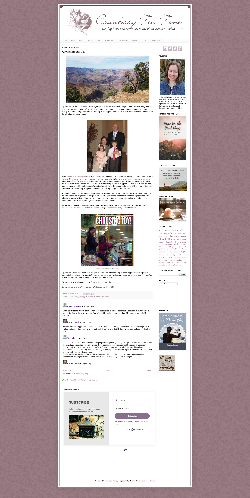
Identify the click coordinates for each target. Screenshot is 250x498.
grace (184, 247)
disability (169, 242)
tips (175, 265)
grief (168, 249)
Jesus (173, 233)
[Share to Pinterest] (94, 293)
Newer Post (67, 370)
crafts (184, 240)
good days (176, 246)
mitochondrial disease (167, 260)
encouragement (165, 244)
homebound (172, 252)
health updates (179, 249)
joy (84, 297)
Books (81, 40)
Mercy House (181, 233)
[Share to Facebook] (91, 293)
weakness (181, 265)
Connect (144, 40)
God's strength (164, 234)
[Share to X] (89, 293)
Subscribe (155, 40)
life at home (89, 297)
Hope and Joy (122, 40)
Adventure (83, 107)
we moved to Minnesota (76, 176)
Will (103, 297)
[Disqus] (107, 334)
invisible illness (165, 255)
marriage (177, 258)
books (183, 237)
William (107, 297)
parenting (169, 263)
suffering (170, 265)
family (81, 297)
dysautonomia (180, 242)
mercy (184, 258)
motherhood (181, 260)
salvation (162, 265)
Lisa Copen (116, 268)
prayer (184, 263)
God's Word (179, 230)
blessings (174, 236)
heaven (162, 252)
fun (169, 246)
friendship (163, 246)
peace (177, 263)
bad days (163, 237)
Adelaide (70, 297)
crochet (161, 242)
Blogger (152, 481)
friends (183, 244)
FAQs (134, 40)
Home (64, 40)
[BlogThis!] (86, 293)
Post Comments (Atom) (79, 374)
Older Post (148, 370)
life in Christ (97, 297)
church (76, 297)
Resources (108, 40)
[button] (86, 427)
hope (183, 251)
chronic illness (167, 239)
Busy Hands (164, 231)
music (161, 262)
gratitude (162, 249)
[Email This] (84, 293)
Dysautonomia (94, 40)
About (73, 40)
